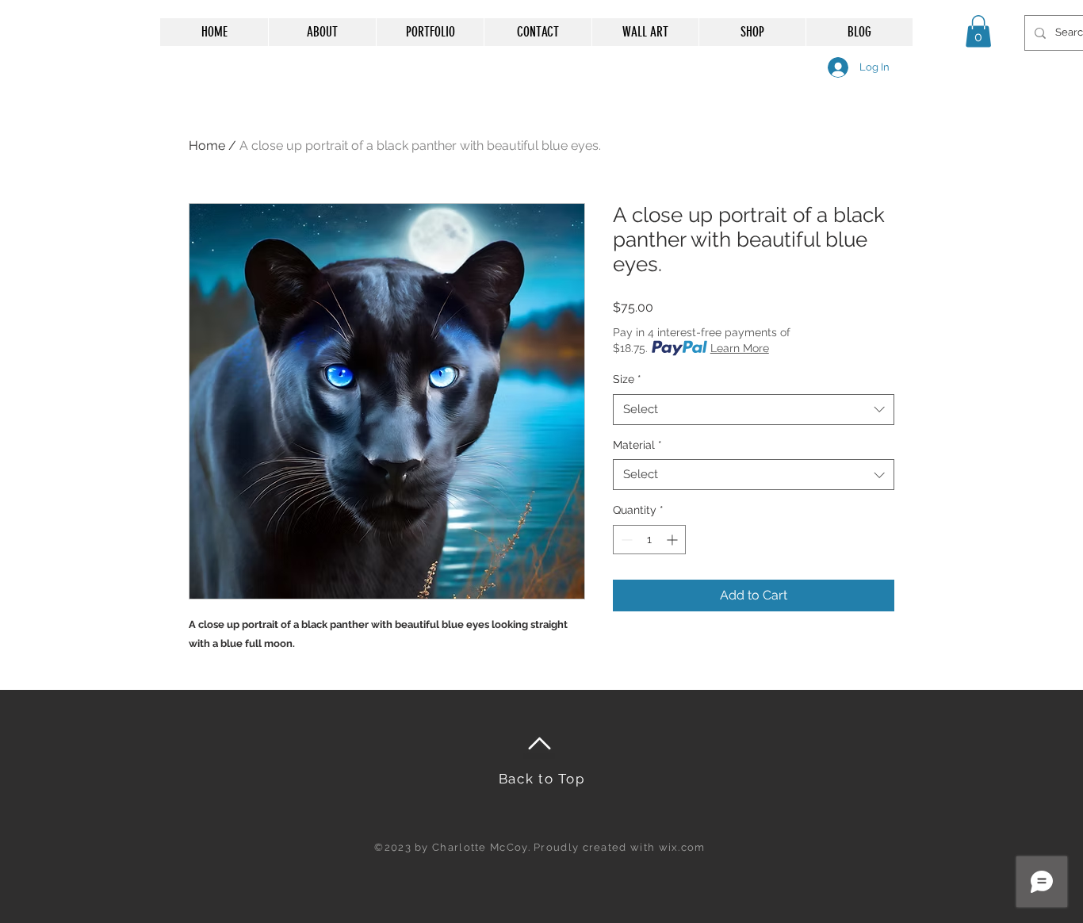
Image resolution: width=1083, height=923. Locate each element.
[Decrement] (625, 539)
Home (207, 145)
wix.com (682, 847)
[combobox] (753, 409)
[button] (978, 31)
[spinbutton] (649, 539)
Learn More (739, 348)
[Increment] (673, 539)
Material (637, 445)
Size (627, 379)
